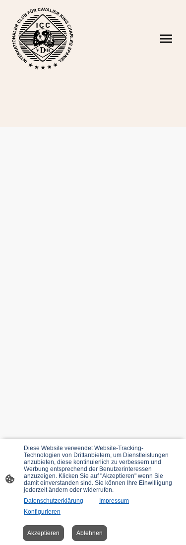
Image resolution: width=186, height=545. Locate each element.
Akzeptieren (43, 533)
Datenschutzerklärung (53, 500)
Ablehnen (89, 533)
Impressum (114, 500)
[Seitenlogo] (42, 38)
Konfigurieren (42, 511)
